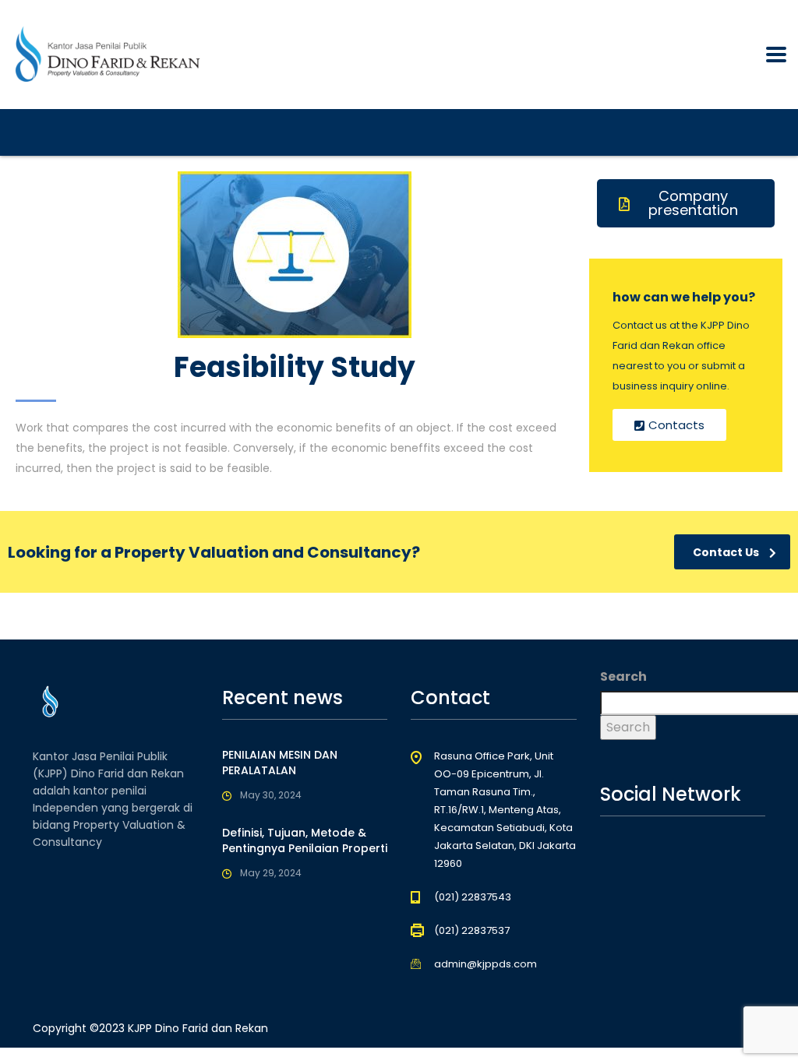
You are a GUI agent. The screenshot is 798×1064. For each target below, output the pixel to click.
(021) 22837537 (472, 930)
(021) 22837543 (472, 897)
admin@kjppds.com (485, 964)
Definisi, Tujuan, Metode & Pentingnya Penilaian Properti (304, 840)
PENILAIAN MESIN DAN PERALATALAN (279, 762)
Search (623, 676)
